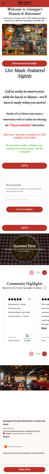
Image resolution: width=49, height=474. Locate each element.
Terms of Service (9, 453)
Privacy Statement (24, 453)
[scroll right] (44, 272)
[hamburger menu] (3, 3)
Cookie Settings (38, 453)
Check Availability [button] (24, 209)
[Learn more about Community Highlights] (45, 288)
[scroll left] (31, 272)
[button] (24, 199)
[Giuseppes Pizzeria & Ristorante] (25, 3)
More (44, 328)
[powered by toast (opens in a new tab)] (13, 446)
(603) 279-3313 (8, 428)
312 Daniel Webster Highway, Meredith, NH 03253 (21, 431)
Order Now (25, 469)
